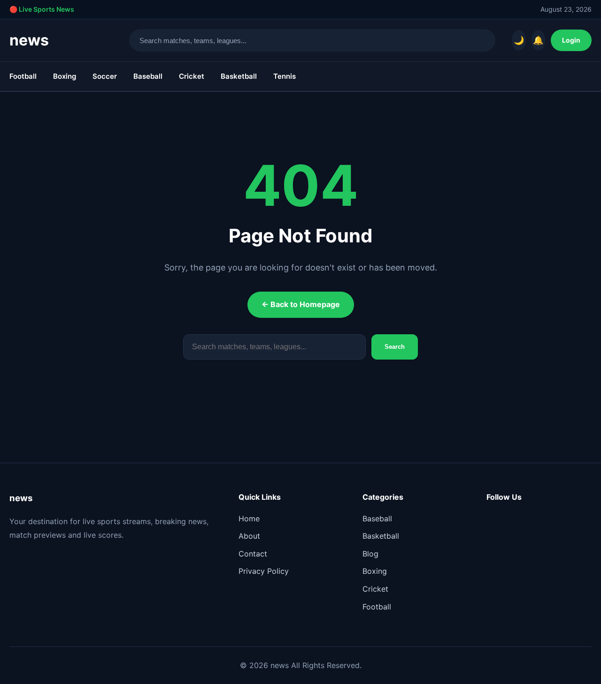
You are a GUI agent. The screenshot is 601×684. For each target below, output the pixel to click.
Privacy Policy (264, 571)
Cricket (191, 76)
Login (571, 40)
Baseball (147, 76)
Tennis (284, 76)
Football (23, 76)
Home (249, 518)
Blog (370, 553)
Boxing (64, 76)
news (29, 40)
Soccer (104, 76)
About (249, 536)
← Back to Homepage (301, 304)
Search (395, 346)
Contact (253, 553)
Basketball (239, 76)
